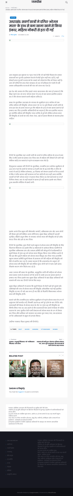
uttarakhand (45, 329)
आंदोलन (9, 444)
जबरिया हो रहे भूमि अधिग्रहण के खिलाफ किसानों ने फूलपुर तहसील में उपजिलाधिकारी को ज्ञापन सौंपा (18, 370)
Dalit (20, 329)
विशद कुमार (14, 35)
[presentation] (60, 355)
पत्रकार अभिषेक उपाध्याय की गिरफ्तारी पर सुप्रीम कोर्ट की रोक (28, 408)
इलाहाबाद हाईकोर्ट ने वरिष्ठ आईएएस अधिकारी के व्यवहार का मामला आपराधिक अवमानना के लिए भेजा (52, 465)
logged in (21, 392)
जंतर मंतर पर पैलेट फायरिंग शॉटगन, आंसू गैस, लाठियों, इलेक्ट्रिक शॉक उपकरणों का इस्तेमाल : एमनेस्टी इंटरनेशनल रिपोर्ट (55, 368)
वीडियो (9, 470)
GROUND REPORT (12, 440)
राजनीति (10, 459)
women (55, 329)
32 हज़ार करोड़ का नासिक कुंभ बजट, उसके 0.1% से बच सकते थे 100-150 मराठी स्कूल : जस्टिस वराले (36, 370)
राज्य (8, 463)
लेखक (9, 467)
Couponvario (33, 493)
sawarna (35, 329)
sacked (27, 329)
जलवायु (9, 452)
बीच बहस (10, 455)
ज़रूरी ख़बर (13, 17)
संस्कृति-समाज (11, 474)
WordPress (52, 493)
